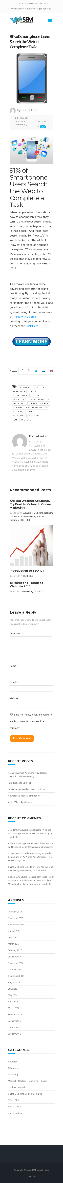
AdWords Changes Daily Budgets (24, 795)
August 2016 (14, 982)
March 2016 (13, 1008)
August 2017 (14, 931)
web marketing (22, 414)
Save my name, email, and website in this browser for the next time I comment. (31, 721)
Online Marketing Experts (20, 867)
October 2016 (14, 969)
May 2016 (12, 995)
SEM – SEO (13, 1100)
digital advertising (25, 393)
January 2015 (14, 1034)
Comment (16, 633)
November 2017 (15, 918)
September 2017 (16, 924)
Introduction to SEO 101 (27, 570)
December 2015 (15, 1027)
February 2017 (15, 950)
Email (14, 682)
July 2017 (12, 937)
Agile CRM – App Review (20, 802)
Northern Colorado (17, 1087)
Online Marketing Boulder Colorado (25, 1094)
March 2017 (13, 944)
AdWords (22, 121)
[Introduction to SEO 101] (31, 546)
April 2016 (13, 1001)
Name (14, 666)
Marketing (21, 124)
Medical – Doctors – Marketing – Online (27, 1081)
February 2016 (15, 1014)
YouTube (26, 420)
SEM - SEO (25, 520)
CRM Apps (13, 1068)
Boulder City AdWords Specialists (36, 847)
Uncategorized (15, 1113)
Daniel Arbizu (31, 110)
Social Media (14, 1106)
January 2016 (14, 1021)
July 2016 (12, 989)
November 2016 (15, 963)
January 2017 (14, 956)
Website (14, 698)
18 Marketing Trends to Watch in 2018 (26, 584)
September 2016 (16, 976)
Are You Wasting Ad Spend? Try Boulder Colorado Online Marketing (30, 504)
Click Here (32, 326)
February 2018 (15, 911)
